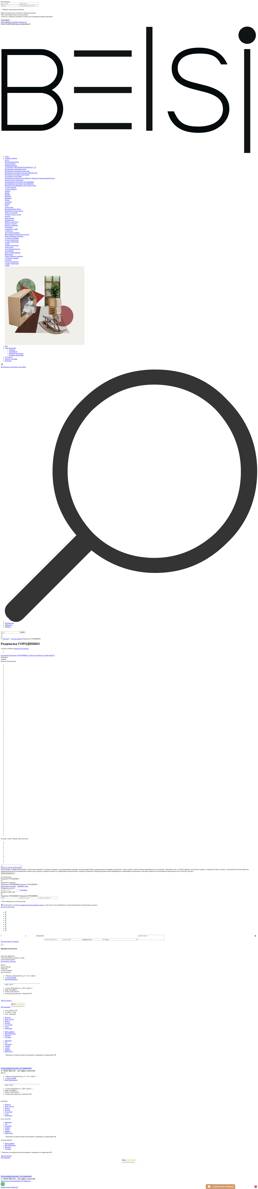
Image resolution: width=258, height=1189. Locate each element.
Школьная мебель (11, 165)
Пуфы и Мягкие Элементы (14, 236)
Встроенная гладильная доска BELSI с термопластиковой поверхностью (30, 178)
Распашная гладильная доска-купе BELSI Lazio (21, 173)
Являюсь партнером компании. (13, 9)
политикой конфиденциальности (13, 936)
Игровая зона (9, 220)
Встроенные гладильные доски (15, 169)
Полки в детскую (11, 223)
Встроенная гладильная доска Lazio (17, 171)
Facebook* (8, 1044)
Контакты (8, 361)
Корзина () (23, 22)
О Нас (7, 156)
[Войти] (8, 627)
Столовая (8, 260)
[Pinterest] (255, 1186)
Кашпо (7, 193)
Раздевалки (9, 227)
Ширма (7, 204)
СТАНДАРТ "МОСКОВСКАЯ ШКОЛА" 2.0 (20, 167)
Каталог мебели (11, 158)
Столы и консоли (11, 189)
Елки (6, 205)
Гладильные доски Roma (13, 176)
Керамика (8, 198)
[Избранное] (9, 623)
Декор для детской (11, 213)
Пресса (7, 1021)
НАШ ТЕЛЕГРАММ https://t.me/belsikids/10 (15, 24)
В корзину (18, 867)
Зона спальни (9, 218)
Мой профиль (9, 1032)
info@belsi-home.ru (11, 979)
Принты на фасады (11, 225)
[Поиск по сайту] (131, 621)
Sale (6, 346)
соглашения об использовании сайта (31, 905)
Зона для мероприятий (12, 253)
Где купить (8, 357)
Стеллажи (8, 202)
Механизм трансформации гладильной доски (20, 185)
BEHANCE (9, 1051)
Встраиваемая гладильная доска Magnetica (19, 184)
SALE (7, 160)
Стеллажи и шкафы (11, 258)
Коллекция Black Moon (13, 209)
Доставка (8, 1037)
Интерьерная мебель (12, 162)
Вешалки (8, 196)
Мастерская (9, 254)
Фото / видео (9, 1019)
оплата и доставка (11, 359)
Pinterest (7, 1050)
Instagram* (8, 1041)
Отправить (23, 890)
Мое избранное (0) (7, 22)
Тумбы (7, 243)
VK (6, 1042)
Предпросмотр (6, 941)
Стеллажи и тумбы (11, 229)
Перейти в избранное (23, 1181)
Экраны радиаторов (12, 245)
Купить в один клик (8, 867)
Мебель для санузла (11, 222)
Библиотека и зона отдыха (14, 211)
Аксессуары (9, 207)
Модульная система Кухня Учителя (17, 234)
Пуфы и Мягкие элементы (14, 256)
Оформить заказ (22, 886)
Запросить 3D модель (21, 648)
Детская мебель (10, 164)
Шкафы (7, 194)
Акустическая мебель (12, 233)
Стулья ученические (12, 242)
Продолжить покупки (8, 886)
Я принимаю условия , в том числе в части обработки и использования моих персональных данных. (50, 905)
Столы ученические (12, 240)
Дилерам (12, 350)
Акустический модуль (12, 249)
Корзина (8, 1035)
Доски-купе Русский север (14, 180)
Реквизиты (8, 1028)
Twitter (7, 1048)
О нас (7, 1026)
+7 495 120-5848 (10, 977)
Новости (8, 1017)
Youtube (7, 1046)
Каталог (7, 1023)
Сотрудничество (10, 348)
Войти (16, 22)
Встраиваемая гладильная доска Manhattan (19, 182)
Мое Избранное (10, 1033)
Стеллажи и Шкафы (12, 238)
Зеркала (7, 191)
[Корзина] (8, 625)
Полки (7, 200)
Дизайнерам (13, 351)
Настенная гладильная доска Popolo (17, 174)
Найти (22, 632)
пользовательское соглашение (16, 1068)
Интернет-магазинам (16, 353)
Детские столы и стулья (13, 214)
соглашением (31, 936)
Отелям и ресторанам (16, 355)
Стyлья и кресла (10, 187)
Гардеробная (9, 251)
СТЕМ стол (9, 231)
